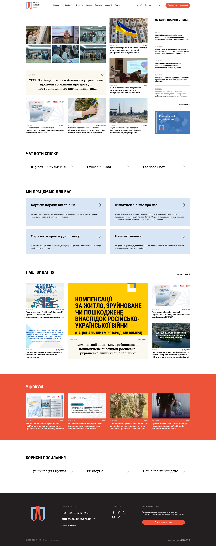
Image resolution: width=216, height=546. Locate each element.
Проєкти (79, 5)
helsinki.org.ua (169, 514)
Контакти (118, 5)
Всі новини (183, 104)
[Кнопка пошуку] (160, 5)
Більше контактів (69, 525)
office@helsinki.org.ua (76, 518)
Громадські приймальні (178, 5)
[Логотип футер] (38, 520)
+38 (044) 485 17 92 (74, 513)
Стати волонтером (163, 522)
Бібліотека (69, 5)
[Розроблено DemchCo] (185, 540)
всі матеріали (182, 274)
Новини (89, 5)
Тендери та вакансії (103, 5)
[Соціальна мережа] (137, 5)
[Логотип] (33, 5)
